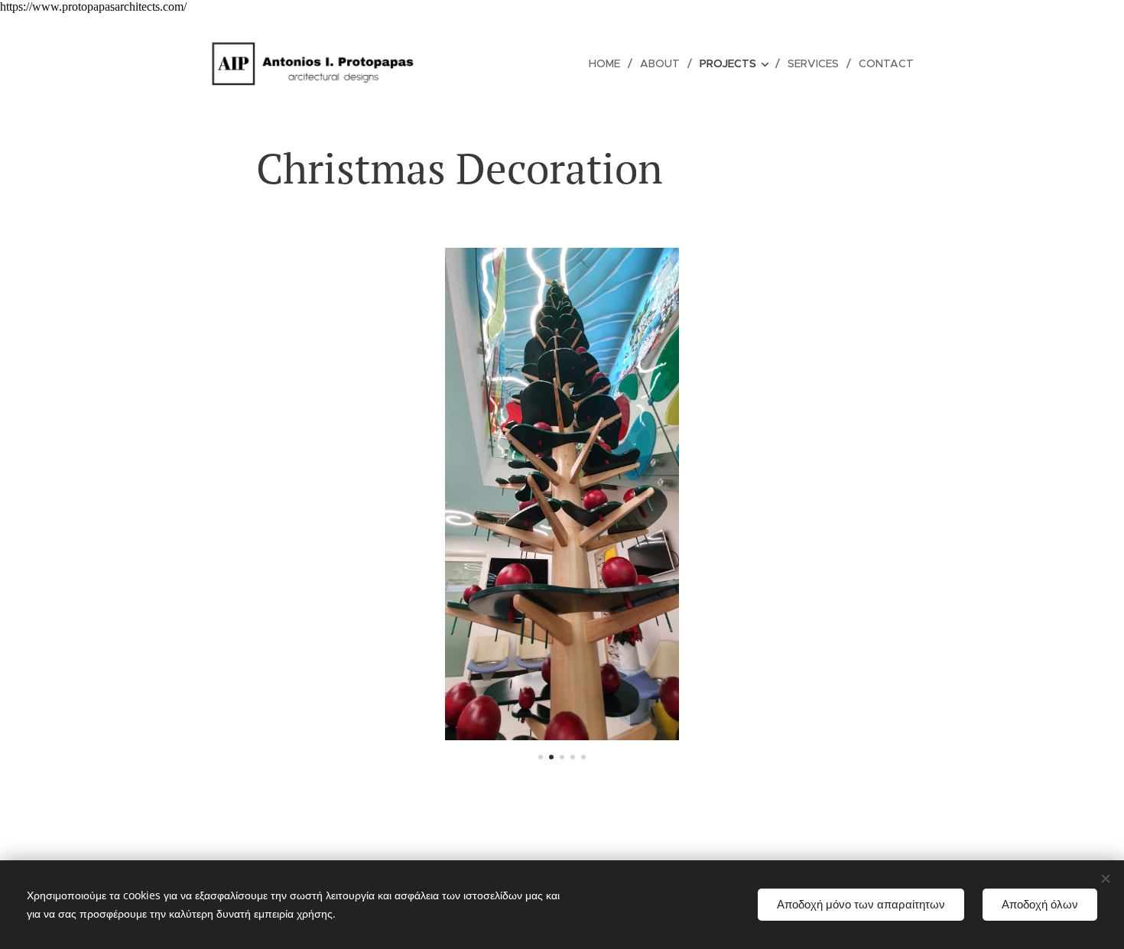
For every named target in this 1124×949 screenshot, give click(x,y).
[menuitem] (608, 63)
